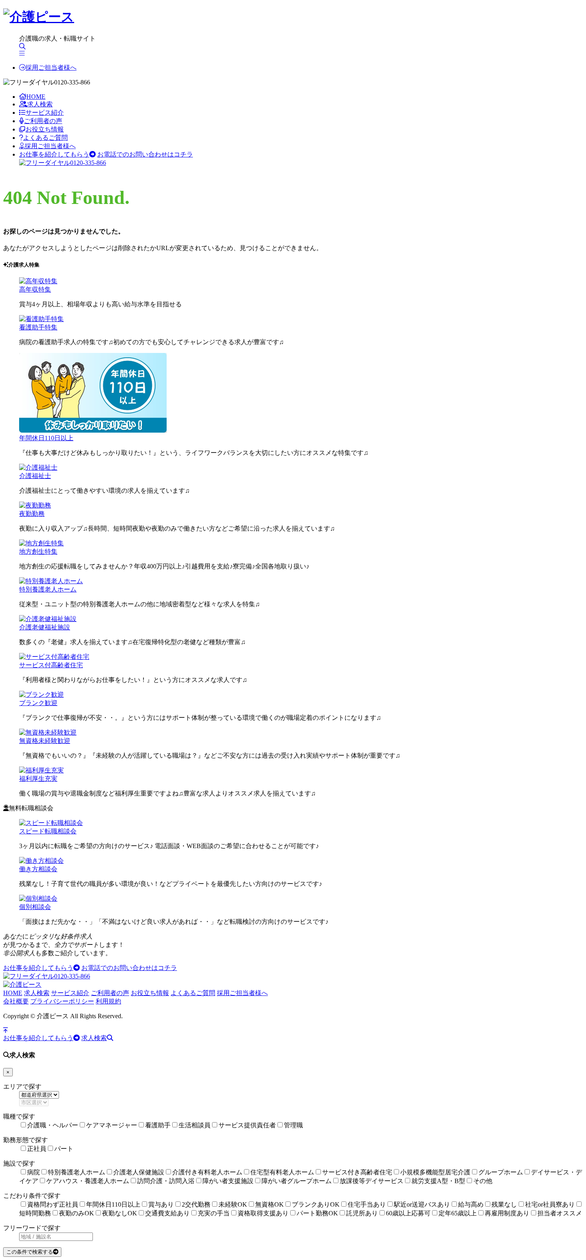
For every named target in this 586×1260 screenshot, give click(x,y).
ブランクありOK (316, 1204)
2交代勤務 (196, 1204)
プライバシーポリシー (62, 1001)
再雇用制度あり (507, 1213)
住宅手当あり (367, 1204)
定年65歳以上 (458, 1213)
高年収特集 (35, 289)
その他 (482, 1181)
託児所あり (362, 1213)
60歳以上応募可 (408, 1213)
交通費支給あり (167, 1213)
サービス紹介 (45, 112)
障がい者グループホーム (297, 1181)
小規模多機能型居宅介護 (435, 1172)
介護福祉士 (35, 475)
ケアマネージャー (111, 1125)
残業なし (504, 1204)
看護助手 (158, 1125)
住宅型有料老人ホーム (282, 1172)
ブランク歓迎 (38, 703)
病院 (33, 1172)
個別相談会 (35, 906)
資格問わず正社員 (52, 1204)
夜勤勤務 (32, 513)
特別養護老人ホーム (48, 589)
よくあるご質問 (45, 137)
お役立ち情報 (45, 129)
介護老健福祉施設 (44, 627)
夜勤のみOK (76, 1213)
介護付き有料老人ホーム (207, 1172)
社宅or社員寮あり (550, 1204)
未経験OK (232, 1204)
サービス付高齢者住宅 (51, 665)
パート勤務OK (317, 1213)
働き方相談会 (38, 869)
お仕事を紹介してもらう (54, 154)
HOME (35, 96)
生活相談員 (194, 1125)
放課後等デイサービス (371, 1181)
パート (63, 1148)
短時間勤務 (35, 1213)
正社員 (36, 1148)
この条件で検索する (29, 1252)
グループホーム (500, 1172)
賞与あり (161, 1204)
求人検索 (40, 104)
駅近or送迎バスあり (422, 1204)
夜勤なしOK (119, 1213)
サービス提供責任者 (247, 1125)
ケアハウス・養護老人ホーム (87, 1181)
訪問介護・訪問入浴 (166, 1181)
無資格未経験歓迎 (44, 740)
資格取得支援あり (263, 1213)
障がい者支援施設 (228, 1181)
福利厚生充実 (38, 778)
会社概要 (16, 1001)
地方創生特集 (38, 551)
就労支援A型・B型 (438, 1181)
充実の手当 (214, 1213)
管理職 (293, 1125)
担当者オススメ (559, 1213)
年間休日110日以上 (46, 438)
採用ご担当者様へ (51, 67)
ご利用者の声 (43, 121)
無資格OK (269, 1204)
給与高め (471, 1204)
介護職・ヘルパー (52, 1125)
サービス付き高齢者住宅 (357, 1172)
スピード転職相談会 (48, 831)
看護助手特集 (38, 327)
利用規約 (108, 1001)
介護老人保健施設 (138, 1172)
